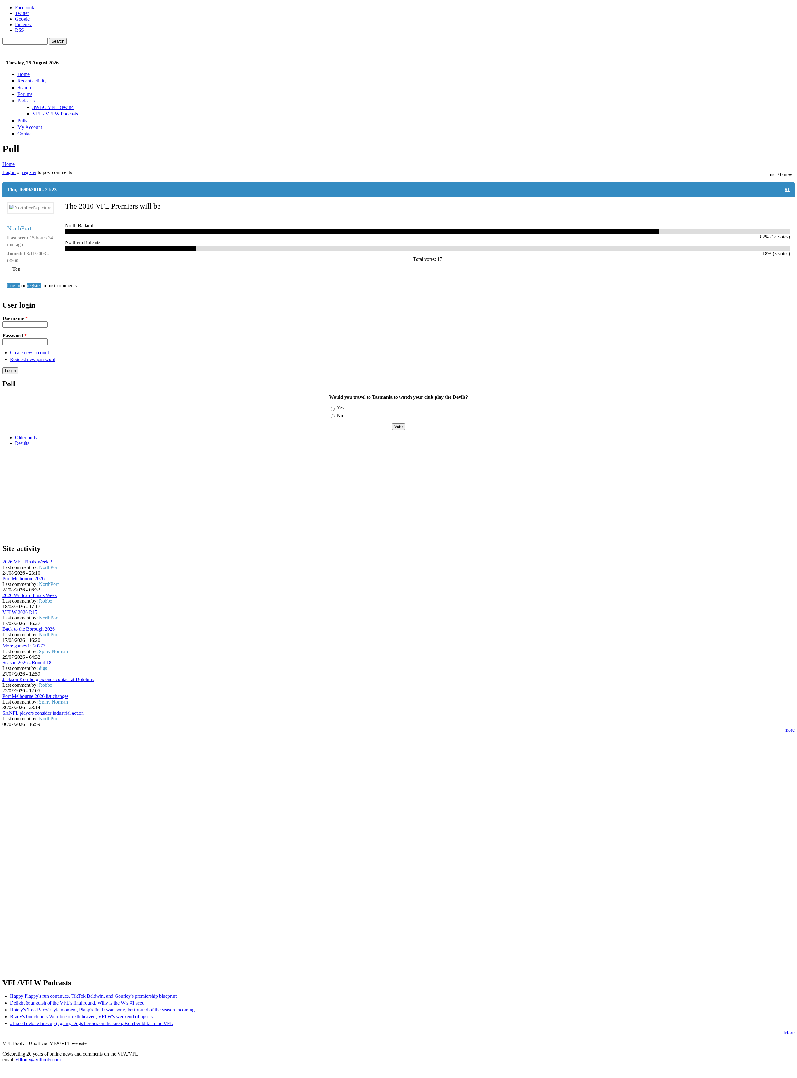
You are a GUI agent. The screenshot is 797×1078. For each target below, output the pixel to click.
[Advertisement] (189, 494)
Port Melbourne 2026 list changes (35, 696)
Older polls (26, 437)
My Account (29, 127)
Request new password (32, 359)
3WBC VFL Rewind (53, 107)
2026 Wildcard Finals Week (29, 595)
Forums (24, 94)
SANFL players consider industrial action (43, 713)
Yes (340, 407)
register (29, 172)
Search (24, 87)
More (789, 1032)
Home (23, 74)
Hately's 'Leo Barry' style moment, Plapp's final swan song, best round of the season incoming (102, 1009)
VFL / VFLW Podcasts (55, 113)
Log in (9, 172)
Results (22, 443)
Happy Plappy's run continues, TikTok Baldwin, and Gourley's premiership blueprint (93, 996)
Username (15, 318)
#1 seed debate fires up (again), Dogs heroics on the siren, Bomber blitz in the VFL (91, 1023)
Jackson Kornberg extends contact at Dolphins (48, 679)
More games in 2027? (23, 645)
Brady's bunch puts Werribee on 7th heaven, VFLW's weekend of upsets (81, 1016)
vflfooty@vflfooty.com (38, 1059)
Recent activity (32, 80)
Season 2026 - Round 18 (26, 662)
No (340, 415)
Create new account (29, 352)
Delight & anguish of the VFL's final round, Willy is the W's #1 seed (77, 1002)
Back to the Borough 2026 (28, 629)
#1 (787, 189)
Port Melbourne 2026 (23, 578)
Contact (25, 133)
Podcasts (26, 100)
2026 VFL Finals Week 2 (27, 561)
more (790, 729)
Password (14, 335)
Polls (22, 120)
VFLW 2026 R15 (19, 612)
